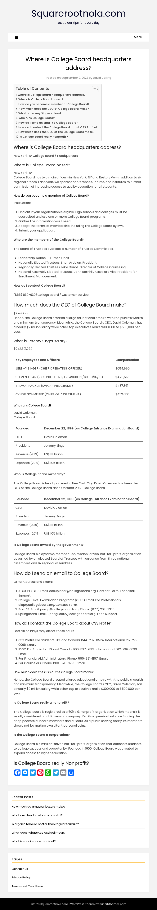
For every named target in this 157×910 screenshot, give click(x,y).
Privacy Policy (21, 877)
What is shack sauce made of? (34, 841)
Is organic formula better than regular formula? (45, 824)
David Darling (102, 78)
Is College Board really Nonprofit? (44, 137)
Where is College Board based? (40, 99)
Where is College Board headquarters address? (51, 95)
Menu (138, 37)
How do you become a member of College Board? (53, 104)
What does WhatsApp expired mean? (38, 833)
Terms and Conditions (27, 886)
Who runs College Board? (37, 118)
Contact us (20, 869)
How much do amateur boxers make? (38, 807)
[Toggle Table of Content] (93, 89)
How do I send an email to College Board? (48, 123)
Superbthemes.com (113, 904)
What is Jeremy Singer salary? (39, 113)
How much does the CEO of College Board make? (54, 109)
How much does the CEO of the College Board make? (56, 132)
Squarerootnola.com (78, 13)
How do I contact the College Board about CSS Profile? (57, 127)
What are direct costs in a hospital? (37, 815)
